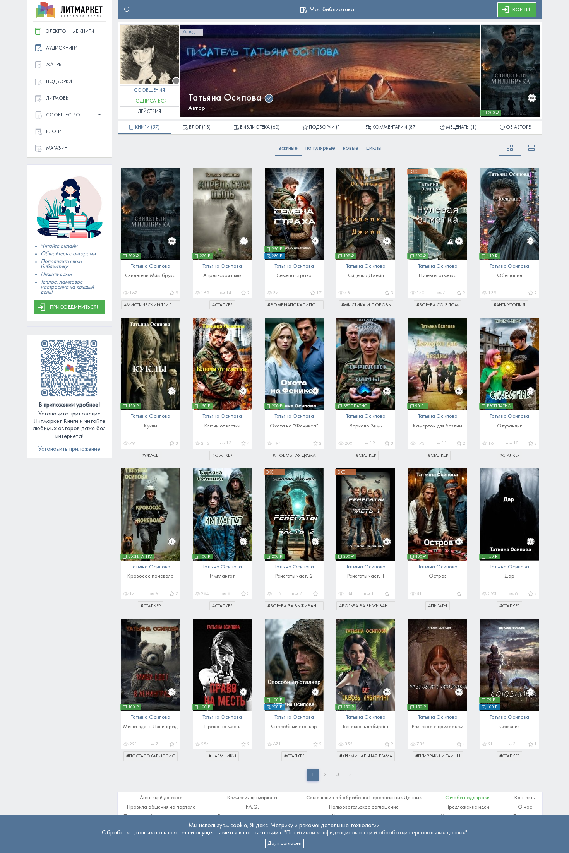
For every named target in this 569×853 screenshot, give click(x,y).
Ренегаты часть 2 (294, 576)
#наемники (222, 756)
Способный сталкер (294, 726)
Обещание (509, 275)
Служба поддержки (467, 797)
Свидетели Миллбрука (150, 275)
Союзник (509, 726)
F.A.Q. (252, 807)
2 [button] (325, 774)
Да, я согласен (284, 843)
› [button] (350, 774)
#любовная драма (294, 455)
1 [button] (312, 774)
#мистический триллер (151, 305)
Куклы (150, 426)
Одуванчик (509, 426)
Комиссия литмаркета (252, 797)
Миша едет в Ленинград (150, 726)
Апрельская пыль (222, 275)
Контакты (525, 797)
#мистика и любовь (366, 305)
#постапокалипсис (150, 756)
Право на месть (222, 726)
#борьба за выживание (294, 606)
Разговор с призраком (437, 726)
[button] (69, 115)
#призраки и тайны (437, 756)
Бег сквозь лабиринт (366, 726)
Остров (438, 576)
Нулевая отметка (438, 275)
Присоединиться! (74, 307)
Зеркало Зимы (366, 426)
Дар (509, 576)
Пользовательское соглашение (364, 807)
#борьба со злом (437, 305)
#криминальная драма (365, 756)
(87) (394, 127)
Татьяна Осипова (225, 98)
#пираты (437, 606)
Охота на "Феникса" (294, 426)
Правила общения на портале (161, 807)
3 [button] (337, 774)
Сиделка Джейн (366, 275)
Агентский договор (161, 797)
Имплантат (222, 576)
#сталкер (222, 305)
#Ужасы (150, 455)
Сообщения (149, 90)
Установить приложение (69, 449)
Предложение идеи (467, 807)
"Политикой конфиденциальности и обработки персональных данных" (375, 833)
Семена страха (294, 275)
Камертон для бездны (437, 426)
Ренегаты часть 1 (366, 576)
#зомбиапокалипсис (294, 305)
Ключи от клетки (222, 426)
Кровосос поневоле (150, 576)
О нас (525, 807)
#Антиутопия (509, 305)
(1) (325, 127)
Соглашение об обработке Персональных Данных (364, 797)
